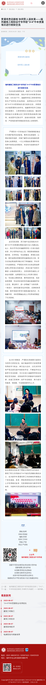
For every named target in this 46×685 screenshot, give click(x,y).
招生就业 (12, 9)
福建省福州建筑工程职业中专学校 (25, 680)
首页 (4, 9)
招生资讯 (21, 9)
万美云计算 (34, 682)
